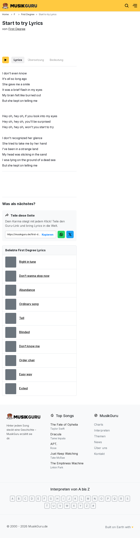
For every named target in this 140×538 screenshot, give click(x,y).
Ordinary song (29, 304)
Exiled (23, 388)
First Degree (16, 29)
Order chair (27, 360)
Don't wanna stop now (34, 276)
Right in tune (27, 262)
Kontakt (99, 454)
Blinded (24, 332)
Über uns (100, 448)
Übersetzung (36, 60)
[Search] (126, 5)
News (98, 442)
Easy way (25, 374)
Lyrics (18, 60)
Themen (100, 436)
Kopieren (47, 234)
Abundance (27, 290)
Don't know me (29, 346)
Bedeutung (56, 60)
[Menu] (135, 5)
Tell (21, 318)
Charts (98, 424)
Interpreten (102, 430)
